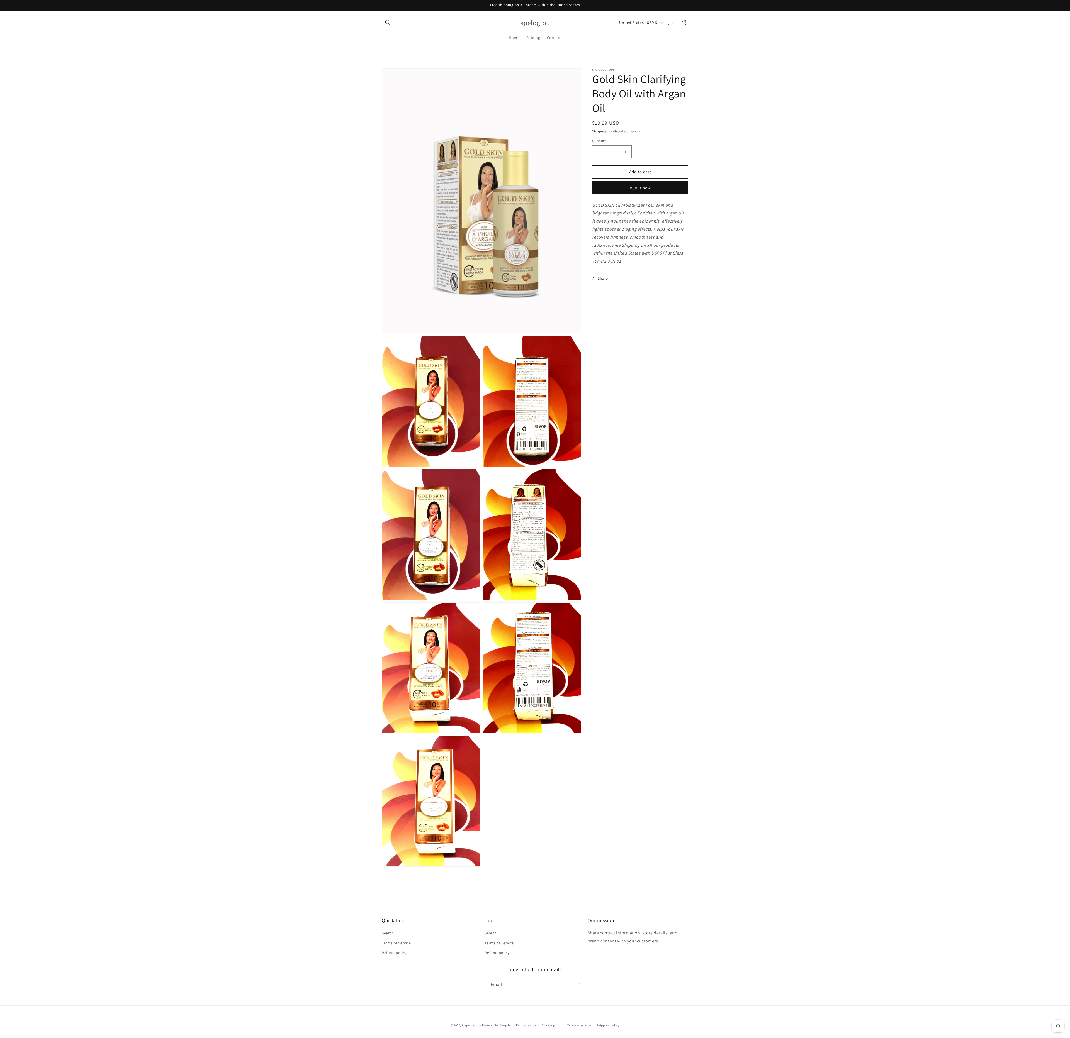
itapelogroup (471, 1025)
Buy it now (640, 187)
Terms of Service (396, 943)
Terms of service (579, 1025)
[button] (388, 22)
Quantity (599, 140)
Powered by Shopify (496, 1025)
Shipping (599, 131)
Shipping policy (607, 1025)
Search (388, 933)
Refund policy (394, 952)
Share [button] (603, 278)
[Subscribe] (579, 984)
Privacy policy (551, 1025)
